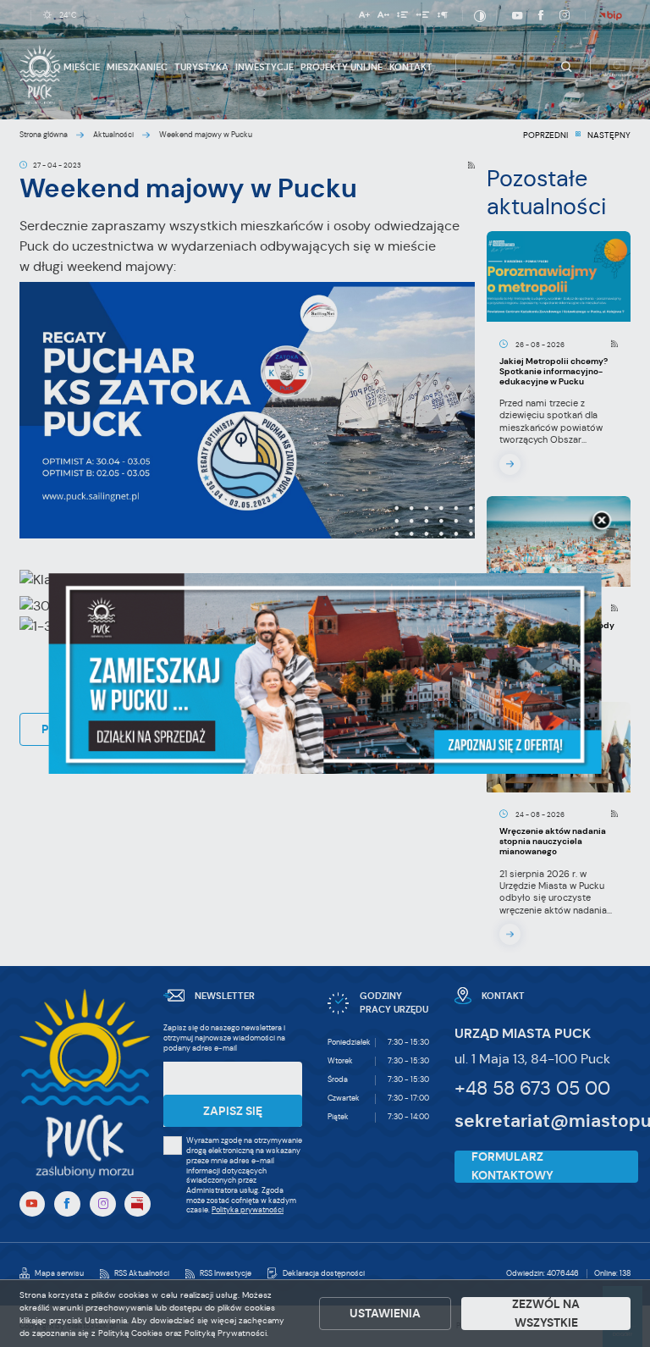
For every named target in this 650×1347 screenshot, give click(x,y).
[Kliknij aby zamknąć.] (601, 521)
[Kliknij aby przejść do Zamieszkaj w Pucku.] (325, 674)
